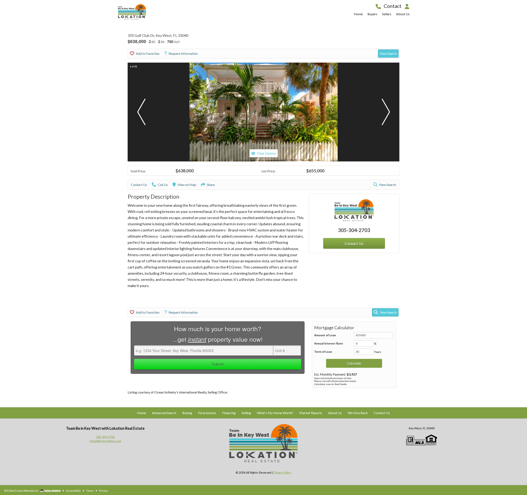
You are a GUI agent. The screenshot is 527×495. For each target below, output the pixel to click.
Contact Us (139, 185)
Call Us (163, 185)
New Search (388, 53)
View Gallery (266, 153)
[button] (141, 112)
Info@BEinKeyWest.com (105, 441)
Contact (392, 6)
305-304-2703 (354, 230)
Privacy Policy (282, 472)
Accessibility (73, 490)
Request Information (183, 53)
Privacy (103, 490)
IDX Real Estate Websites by (21, 490)
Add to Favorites (148, 53)
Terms (90, 490)
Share (211, 185)
